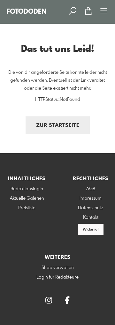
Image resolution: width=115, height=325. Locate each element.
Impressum (91, 198)
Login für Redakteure (57, 277)
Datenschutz (90, 208)
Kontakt (90, 217)
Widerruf (91, 230)
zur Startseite (57, 125)
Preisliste (26, 208)
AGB (90, 189)
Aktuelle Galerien (27, 198)
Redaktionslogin (27, 189)
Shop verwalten (58, 268)
